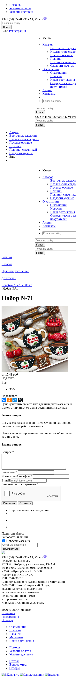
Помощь (7, 620)
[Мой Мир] (14, 400)
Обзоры (14, 668)
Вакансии (15, 633)
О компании (58, 72)
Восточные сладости (23, 135)
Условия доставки (21, 654)
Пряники (56, 58)
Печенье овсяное (61, 55)
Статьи (14, 661)
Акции (14, 132)
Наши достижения (62, 79)
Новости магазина (18, 541)
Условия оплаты (20, 651)
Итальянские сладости (24, 139)
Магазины (16, 637)
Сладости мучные (62, 65)
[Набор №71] (35, 371)
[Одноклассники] (9, 400)
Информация (10, 616)
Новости (56, 76)
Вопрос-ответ (18, 664)
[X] (20, 400)
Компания (8, 613)
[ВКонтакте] (4, 400)
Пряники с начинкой (23, 149)
